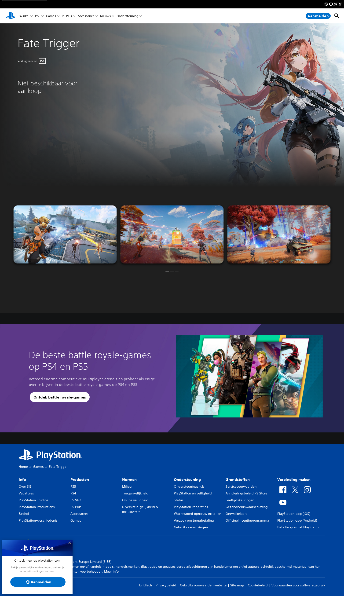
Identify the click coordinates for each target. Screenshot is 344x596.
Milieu (127, 486)
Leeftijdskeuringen (240, 500)
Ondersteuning (127, 16)
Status (178, 500)
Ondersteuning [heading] (187, 479)
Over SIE (25, 486)
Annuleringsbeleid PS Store (246, 493)
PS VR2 (75, 500)
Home (23, 466)
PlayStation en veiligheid (193, 493)
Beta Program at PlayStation (298, 527)
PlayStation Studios (33, 500)
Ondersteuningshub (189, 486)
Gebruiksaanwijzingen (191, 527)
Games (51, 16)
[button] (60, 397)
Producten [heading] (79, 479)
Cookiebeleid (258, 585)
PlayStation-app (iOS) (293, 514)
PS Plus (67, 16)
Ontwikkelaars (236, 514)
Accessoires (86, 16)
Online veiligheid (135, 500)
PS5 (37, 16)
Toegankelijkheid (135, 493)
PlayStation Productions (37, 507)
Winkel (24, 16)
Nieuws (105, 16)
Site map (237, 585)
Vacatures (26, 493)
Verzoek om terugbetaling (194, 520)
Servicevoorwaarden (241, 486)
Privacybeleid (166, 585)
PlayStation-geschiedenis (38, 520)
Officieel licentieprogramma (247, 520)
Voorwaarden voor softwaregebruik (298, 585)
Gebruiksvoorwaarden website (203, 585)
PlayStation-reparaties (191, 507)
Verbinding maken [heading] (294, 479)
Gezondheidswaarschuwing (247, 507)
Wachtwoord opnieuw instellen (197, 514)
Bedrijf (24, 514)
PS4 (73, 493)
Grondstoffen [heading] (238, 479)
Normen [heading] (129, 479)
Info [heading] (22, 479)
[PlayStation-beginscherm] (10, 16)
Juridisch (145, 585)
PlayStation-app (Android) (297, 520)
